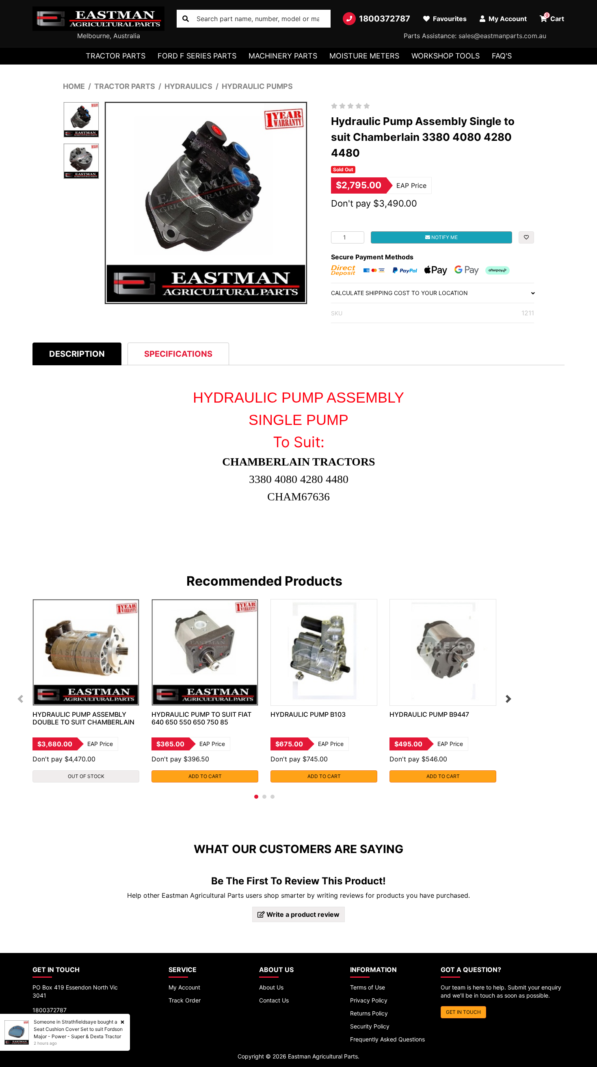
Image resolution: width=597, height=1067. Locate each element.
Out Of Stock (86, 776)
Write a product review (302, 914)
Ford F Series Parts (197, 56)
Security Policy (369, 1026)
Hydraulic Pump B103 (308, 714)
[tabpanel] (85, 690)
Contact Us (274, 1000)
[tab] (76, 354)
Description (77, 354)
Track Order (185, 1000)
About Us (271, 987)
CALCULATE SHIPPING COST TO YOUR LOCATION (399, 292)
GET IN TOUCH (463, 1012)
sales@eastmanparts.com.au (502, 36)
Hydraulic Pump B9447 (429, 714)
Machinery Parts (283, 56)
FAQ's (502, 56)
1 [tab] (256, 797)
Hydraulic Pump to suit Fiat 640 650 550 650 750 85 (201, 718)
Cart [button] (555, 17)
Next (508, 699)
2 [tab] (264, 797)
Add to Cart (205, 776)
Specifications (178, 354)
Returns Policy (369, 1013)
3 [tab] (272, 797)
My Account (184, 987)
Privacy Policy (368, 1000)
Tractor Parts (115, 56)
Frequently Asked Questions (387, 1039)
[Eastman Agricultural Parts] (98, 18)
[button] (526, 237)
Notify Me (444, 237)
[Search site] (186, 19)
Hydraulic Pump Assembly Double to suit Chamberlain (83, 718)
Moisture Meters (364, 56)
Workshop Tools (445, 56)
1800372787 (384, 19)
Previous (20, 699)
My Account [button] (507, 19)
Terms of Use (367, 987)
